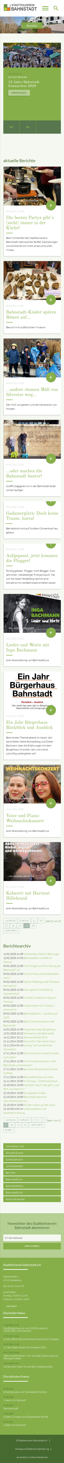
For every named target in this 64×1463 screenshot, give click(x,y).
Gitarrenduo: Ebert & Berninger (41, 954)
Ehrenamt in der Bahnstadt (39, 1033)
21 (20, 925)
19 (6, 925)
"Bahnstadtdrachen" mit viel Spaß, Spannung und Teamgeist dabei (30, 1357)
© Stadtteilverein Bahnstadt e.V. (32, 1440)
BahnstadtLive (14, 1179)
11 (18, 1125)
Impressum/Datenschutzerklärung (32, 1448)
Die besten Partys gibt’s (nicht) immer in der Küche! (30, 223)
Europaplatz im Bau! (35, 1093)
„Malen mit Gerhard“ (14, 1400)
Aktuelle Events (14, 1152)
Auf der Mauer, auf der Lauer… (40, 1104)
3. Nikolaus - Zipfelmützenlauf (40, 1081)
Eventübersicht (14, 1159)
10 (12, 1125)
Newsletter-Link (15, 1146)
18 (41, 920)
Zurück (24, 920)
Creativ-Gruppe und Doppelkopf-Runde (25, 1416)
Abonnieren (32, 1246)
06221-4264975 (15, 1286)
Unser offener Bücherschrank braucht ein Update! (31, 1339)
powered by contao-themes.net (32, 1457)
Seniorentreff (10, 1408)
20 (13, 925)
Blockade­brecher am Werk (38, 1077)
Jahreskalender (14, 1166)
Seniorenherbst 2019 (35, 1037)
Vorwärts (11, 930)
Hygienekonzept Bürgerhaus (40, 1029)
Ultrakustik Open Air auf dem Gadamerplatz (28, 1366)
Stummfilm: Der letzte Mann (39, 1041)
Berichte (10, 1172)
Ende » (8, 1130)
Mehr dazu (19, 92)
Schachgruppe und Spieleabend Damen (25, 1392)
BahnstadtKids (14, 1192)
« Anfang (10, 920)
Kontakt (12, 1306)
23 (33, 925)
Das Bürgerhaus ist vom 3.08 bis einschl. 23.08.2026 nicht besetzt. (25, 1329)
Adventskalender (15, 1199)
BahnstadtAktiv (14, 1186)
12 (25, 1125)
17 (34, 920)
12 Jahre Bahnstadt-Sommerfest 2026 (24, 1347)
